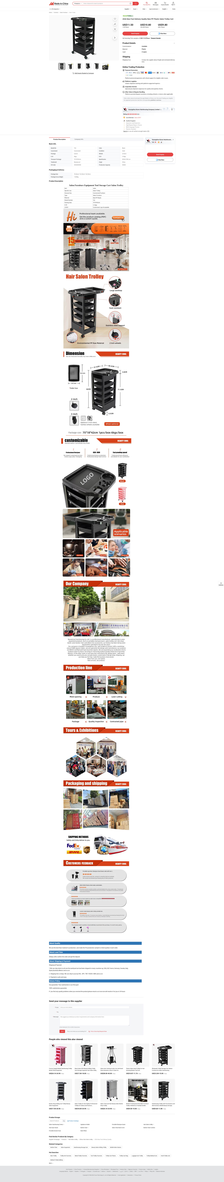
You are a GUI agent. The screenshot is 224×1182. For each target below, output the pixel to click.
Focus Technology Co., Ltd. (100, 1175)
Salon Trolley (72, 12)
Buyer (134, 9)
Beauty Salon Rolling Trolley (99, 1147)
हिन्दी (135, 1171)
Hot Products (69, 1169)
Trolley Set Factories (65, 1156)
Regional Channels (132, 1169)
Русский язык (96, 1171)
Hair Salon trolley (148, 1124)
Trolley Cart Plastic (111, 1156)
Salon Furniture (63, 12)
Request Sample (156, 38)
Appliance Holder (85, 1124)
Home (50, 12)
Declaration (130, 1175)
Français (89, 1171)
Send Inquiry (135, 33)
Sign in (173, 4)
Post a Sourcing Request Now (98, 1031)
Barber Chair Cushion (149, 1127)
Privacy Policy (138, 1175)
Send (62, 1031)
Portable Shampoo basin (118, 1124)
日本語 (131, 1171)
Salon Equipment (65, 1147)
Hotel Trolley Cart (165, 1156)
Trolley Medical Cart (152, 1156)
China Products (77, 1169)
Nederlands (115, 1171)
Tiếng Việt (152, 1171)
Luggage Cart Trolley (137, 1156)
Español (77, 1171)
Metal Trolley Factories (81, 1156)
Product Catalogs (74, 1121)
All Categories (55, 9)
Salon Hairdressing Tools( (56, 1124)
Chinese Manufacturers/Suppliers (91, 1169)
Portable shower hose (55, 1131)
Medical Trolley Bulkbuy (56, 1160)
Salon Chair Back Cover (118, 1127)
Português (82, 1171)
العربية (121, 1171)
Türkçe (146, 1171)
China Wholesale (105, 1169)
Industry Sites (123, 1169)
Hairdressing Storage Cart (81, 1147)
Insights (156, 1169)
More (50, 1163)
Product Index (142, 1169)
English (71, 1171)
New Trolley (53, 1156)
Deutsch (109, 1171)
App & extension (153, 9)
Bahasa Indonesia (160, 1171)
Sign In (125, 131)
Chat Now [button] (163, 33)
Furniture (56, 12)
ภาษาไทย (140, 1171)
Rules (173, 9)
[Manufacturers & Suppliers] (58, 3)
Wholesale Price (114, 1169)
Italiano (103, 1171)
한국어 (126, 1171)
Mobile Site (150, 1169)
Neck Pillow (83, 1131)
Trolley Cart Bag (123, 1156)
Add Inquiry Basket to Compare (84, 73)
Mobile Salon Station (115, 1147)
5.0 (153, 142)
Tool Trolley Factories (96, 1156)
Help (144, 9)
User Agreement (122, 1175)
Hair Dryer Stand (53, 1127)
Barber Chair (83, 1127)
